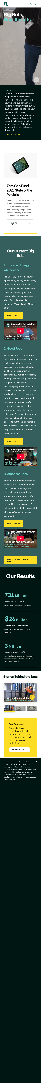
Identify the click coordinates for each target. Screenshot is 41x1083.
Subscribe (18, 749)
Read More (12, 316)
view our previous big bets (19, 560)
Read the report (13, 134)
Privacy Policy (22, 774)
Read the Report (14, 224)
